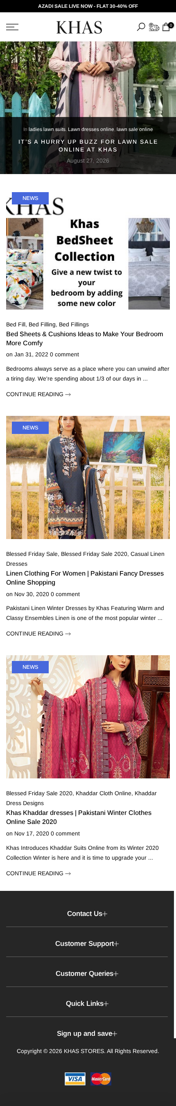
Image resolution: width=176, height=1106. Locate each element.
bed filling (42, 324)
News (30, 198)
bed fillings (74, 324)
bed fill (15, 324)
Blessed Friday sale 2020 (94, 554)
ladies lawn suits (47, 130)
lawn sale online (135, 130)
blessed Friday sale (32, 554)
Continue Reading (35, 394)
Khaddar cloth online (103, 793)
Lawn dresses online (91, 130)
